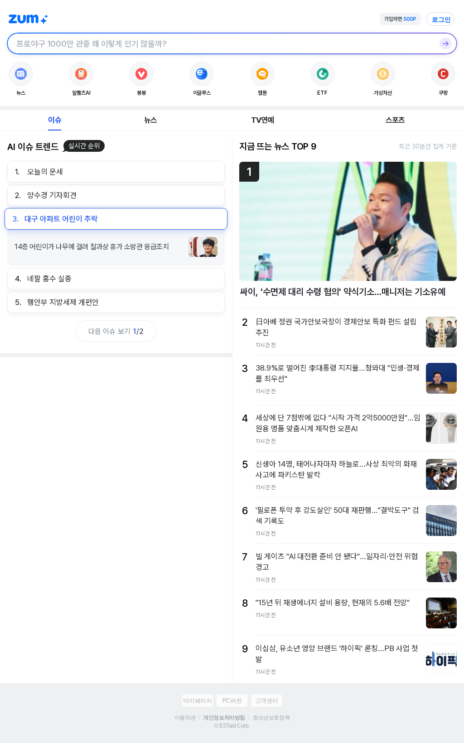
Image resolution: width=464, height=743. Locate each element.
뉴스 (150, 120)
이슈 (54, 120)
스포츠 (395, 120)
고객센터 (266, 700)
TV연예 (262, 120)
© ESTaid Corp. (232, 726)
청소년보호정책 (271, 717)
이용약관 (184, 717)
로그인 (441, 19)
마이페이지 (197, 700)
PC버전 (232, 700)
